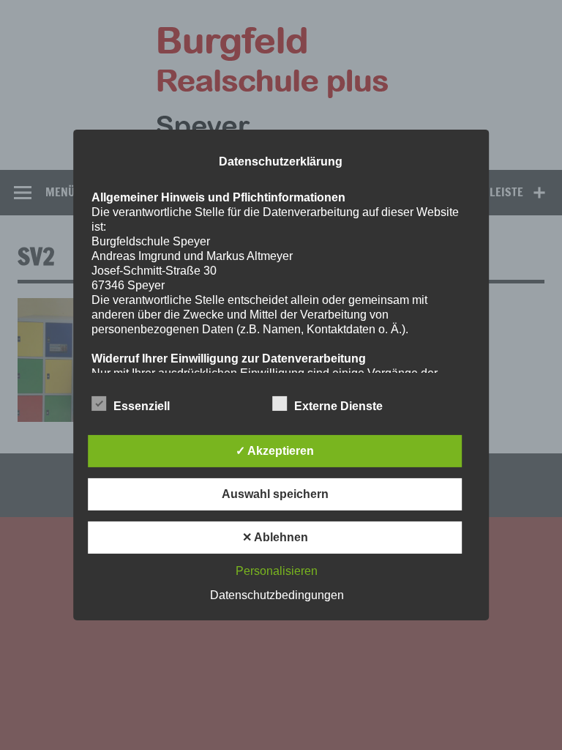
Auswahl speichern (275, 494)
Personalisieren (277, 571)
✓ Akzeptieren (275, 451)
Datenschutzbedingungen (277, 595)
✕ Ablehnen (275, 537)
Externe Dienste (338, 406)
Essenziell (141, 406)
